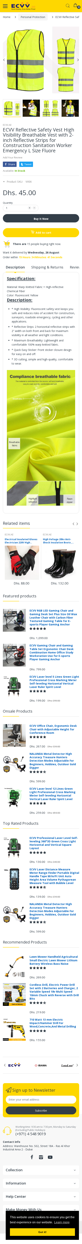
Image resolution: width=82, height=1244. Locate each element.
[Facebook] (32, 1158)
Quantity (8, 202)
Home (6, 17)
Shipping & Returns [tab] (47, 267)
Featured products (19, 596)
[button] (38, 628)
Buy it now (41, 219)
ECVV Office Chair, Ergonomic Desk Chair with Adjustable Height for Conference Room (53, 729)
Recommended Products (25, 942)
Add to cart (43, 232)
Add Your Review (12, 157)
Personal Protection (33, 17)
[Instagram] (41, 1158)
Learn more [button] (62, 1222)
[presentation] (73, 524)
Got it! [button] (42, 1232)
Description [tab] (15, 267)
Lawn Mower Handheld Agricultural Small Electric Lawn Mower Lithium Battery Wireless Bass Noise (54, 960)
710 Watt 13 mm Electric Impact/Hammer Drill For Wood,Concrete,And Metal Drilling (53, 1023)
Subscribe (41, 1110)
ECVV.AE (7, 125)
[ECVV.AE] (23, 6)
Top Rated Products (21, 823)
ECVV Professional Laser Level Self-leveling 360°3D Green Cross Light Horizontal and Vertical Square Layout (54, 843)
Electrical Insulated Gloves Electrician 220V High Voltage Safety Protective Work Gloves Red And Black (21, 541)
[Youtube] (50, 1158)
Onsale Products (17, 711)
